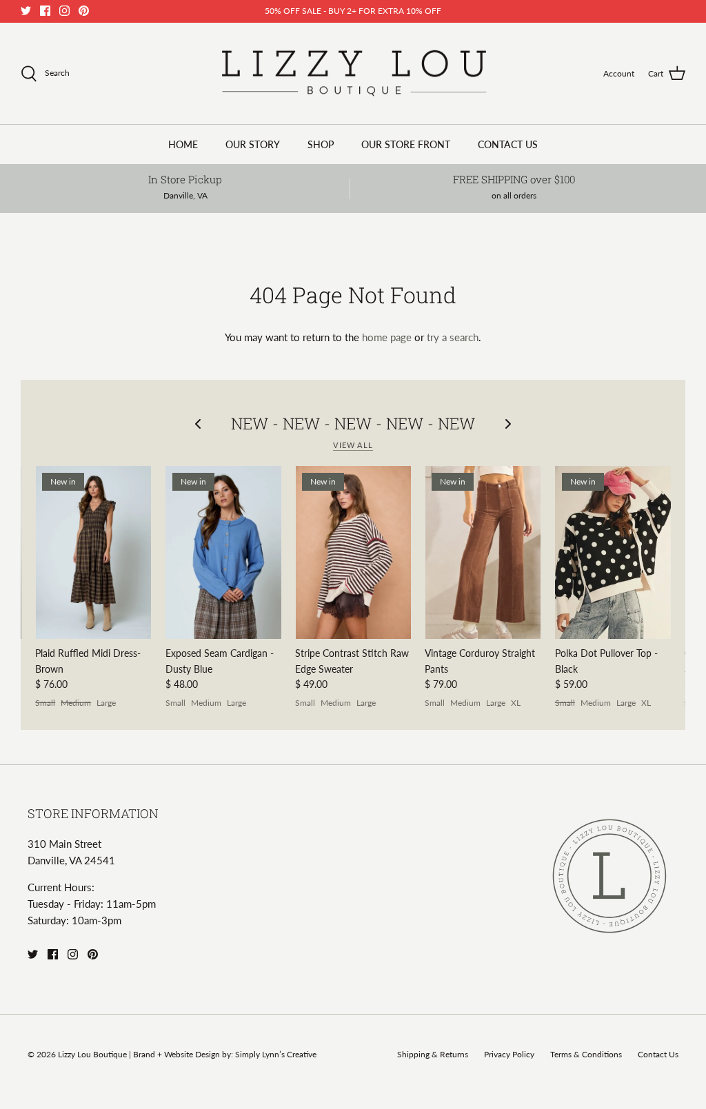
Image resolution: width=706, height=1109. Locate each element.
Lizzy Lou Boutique (93, 1054)
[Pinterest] (84, 11)
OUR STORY (252, 144)
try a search (452, 337)
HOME (183, 144)
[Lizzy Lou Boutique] (353, 74)
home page (387, 337)
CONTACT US (508, 144)
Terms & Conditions (586, 1054)
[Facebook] (45, 11)
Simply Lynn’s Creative (275, 1054)
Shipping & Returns (432, 1054)
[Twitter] (26, 11)
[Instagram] (64, 11)
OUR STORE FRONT (405, 144)
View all (353, 444)
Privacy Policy (509, 1054)
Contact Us (658, 1054)
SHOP (320, 144)
